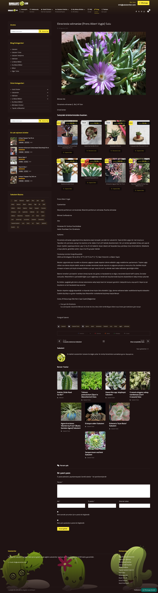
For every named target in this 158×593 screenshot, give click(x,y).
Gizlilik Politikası (123, 567)
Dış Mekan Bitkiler (17, 65)
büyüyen (37, 208)
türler (115, 326)
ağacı (42, 200)
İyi (17, 227)
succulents (26, 219)
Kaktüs (42, 212)
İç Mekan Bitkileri (17, 99)
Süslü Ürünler (16, 89)
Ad (58, 501)
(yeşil (15, 200)
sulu (111, 326)
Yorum (60, 482)
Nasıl (37, 215)
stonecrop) (18, 219)
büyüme (25, 208)
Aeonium (22, 200)
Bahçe (14, 68)
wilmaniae (126, 326)
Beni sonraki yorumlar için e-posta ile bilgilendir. (73, 515)
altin (38, 200)
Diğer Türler (15, 71)
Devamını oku (92, 151)
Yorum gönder (63, 529)
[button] (148, 11)
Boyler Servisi (123, 578)
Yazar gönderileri (142, 349)
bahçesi (18, 204)
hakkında (32, 212)
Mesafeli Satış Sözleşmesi (126, 557)
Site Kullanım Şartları (125, 562)
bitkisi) (18, 208)
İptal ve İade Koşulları (125, 565)
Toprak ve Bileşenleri (18, 108)
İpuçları (13, 227)
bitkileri (13, 208)
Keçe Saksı (122, 573)
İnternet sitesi (124, 501)
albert (92, 326)
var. (33, 223)
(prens (87, 326)
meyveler (27, 215)
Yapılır (37, 223)
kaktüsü (13, 215)
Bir (39, 204)
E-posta (91, 501)
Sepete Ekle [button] (68, 152)
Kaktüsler (61, 397)
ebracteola (98, 326)
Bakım (24, 204)
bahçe (12, 204)
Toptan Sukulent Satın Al (126, 570)
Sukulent (63, 326)
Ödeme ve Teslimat (125, 559)
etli (19, 212)
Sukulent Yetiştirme (18, 55)
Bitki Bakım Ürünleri (17, 105)
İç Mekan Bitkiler (17, 62)
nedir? (42, 215)
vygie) (120, 326)
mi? (33, 215)
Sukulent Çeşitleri (15, 223)
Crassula (43, 208)
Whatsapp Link (123, 575)
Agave (27, 200)
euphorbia (25, 212)
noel (12, 219)
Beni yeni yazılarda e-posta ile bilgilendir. (71, 523)
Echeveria (13, 212)
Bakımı (30, 204)
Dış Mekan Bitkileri (17, 102)
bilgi (35, 204)
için (37, 212)
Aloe (33, 200)
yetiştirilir (44, 223)
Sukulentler (15, 92)
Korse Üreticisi (123, 580)
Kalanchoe (20, 215)
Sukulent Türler (75, 326)
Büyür (30, 208)
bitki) (44, 204)
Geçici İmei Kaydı (124, 583)
